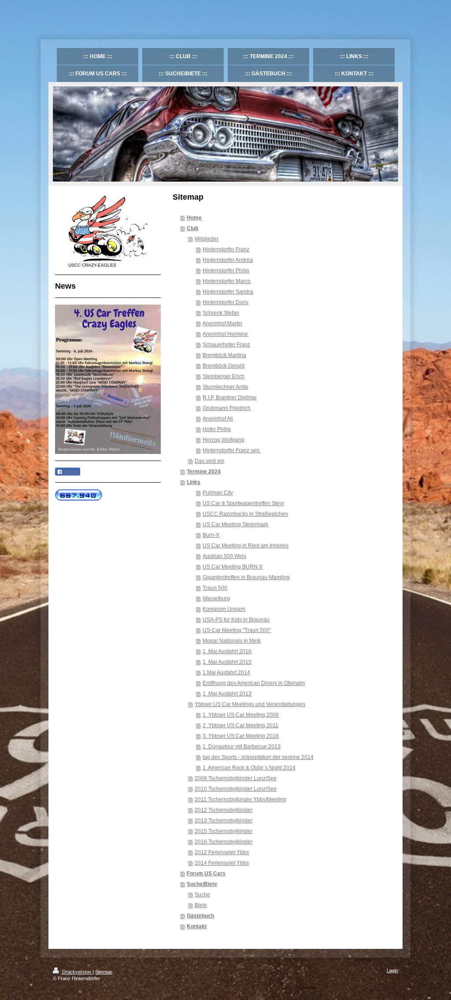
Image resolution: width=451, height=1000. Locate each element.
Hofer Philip (217, 429)
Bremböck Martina (224, 355)
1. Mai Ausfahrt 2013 (227, 694)
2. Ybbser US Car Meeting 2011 (240, 725)
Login (392, 970)
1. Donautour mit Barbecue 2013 (242, 746)
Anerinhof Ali (218, 419)
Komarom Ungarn (224, 609)
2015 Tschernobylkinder (223, 831)
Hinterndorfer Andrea (228, 260)
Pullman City (218, 493)
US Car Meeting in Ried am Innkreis (245, 546)
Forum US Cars (206, 873)
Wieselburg (216, 598)
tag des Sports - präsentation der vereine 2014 (258, 757)
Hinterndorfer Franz (226, 249)
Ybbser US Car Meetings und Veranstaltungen (250, 704)
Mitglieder (206, 239)
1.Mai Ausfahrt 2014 (226, 672)
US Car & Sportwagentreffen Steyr (243, 503)
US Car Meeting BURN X (232, 567)
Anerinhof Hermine (225, 334)
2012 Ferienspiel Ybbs (222, 852)
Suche (202, 895)
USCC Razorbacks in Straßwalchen (245, 514)
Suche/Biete (202, 884)
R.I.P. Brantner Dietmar (230, 397)
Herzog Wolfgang (223, 440)
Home (194, 218)
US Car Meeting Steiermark (235, 524)
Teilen (70, 472)
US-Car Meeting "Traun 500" (237, 630)
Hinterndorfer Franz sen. (232, 450)
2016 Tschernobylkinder (223, 842)
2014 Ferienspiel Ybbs (222, 863)
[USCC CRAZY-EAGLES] (108, 228)
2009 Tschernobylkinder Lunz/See (236, 778)
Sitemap (103, 971)
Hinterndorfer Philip (226, 271)
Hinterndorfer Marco (227, 281)
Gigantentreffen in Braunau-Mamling (246, 577)
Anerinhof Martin (222, 323)
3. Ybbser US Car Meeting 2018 (241, 736)
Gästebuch (200, 916)
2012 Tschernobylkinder (223, 810)
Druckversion (76, 971)
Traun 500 (215, 588)
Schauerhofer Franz (226, 345)
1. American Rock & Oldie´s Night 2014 (249, 768)
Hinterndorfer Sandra (228, 292)
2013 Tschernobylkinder (223, 821)
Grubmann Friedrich (227, 408)
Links (193, 482)
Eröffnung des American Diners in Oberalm (254, 683)
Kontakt (197, 926)
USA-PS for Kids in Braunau (236, 620)
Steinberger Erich (223, 376)
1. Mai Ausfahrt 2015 (227, 662)
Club (192, 228)
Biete (201, 905)
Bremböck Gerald (223, 366)
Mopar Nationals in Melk (232, 641)
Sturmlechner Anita (225, 387)
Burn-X (211, 535)
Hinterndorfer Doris (225, 302)
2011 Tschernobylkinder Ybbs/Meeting (240, 799)
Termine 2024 (204, 471)
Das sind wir (209, 461)
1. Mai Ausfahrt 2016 (227, 651)
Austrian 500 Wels (224, 556)
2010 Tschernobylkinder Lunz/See (236, 789)
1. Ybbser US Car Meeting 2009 (241, 715)
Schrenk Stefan (221, 313)
